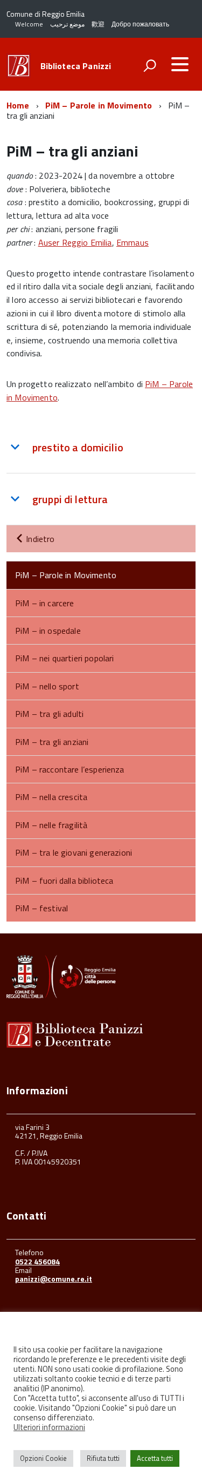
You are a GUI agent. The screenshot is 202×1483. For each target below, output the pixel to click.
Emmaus (132, 242)
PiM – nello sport (47, 686)
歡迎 (98, 24)
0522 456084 (37, 1261)
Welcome (29, 24)
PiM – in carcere (44, 603)
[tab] (101, 447)
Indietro (39, 538)
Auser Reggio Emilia (75, 242)
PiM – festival (41, 908)
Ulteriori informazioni (49, 1427)
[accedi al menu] (180, 64)
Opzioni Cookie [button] (43, 1458)
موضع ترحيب (67, 24)
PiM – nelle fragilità (51, 824)
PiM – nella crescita (51, 796)
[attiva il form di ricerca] (149, 65)
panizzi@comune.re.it (53, 1278)
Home (18, 105)
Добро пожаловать (140, 24)
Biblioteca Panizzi (76, 66)
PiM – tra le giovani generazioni (73, 852)
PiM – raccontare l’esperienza (69, 769)
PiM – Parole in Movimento (98, 105)
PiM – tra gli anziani (51, 741)
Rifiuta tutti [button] (103, 1458)
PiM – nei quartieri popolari (64, 658)
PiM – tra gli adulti (49, 713)
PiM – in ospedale (48, 630)
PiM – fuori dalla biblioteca (64, 880)
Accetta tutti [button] (155, 1458)
